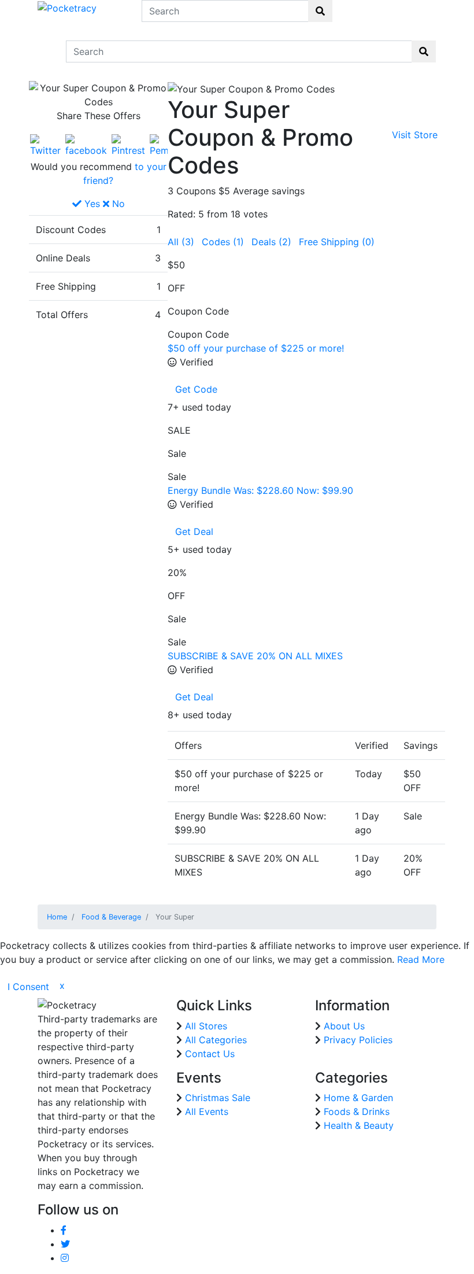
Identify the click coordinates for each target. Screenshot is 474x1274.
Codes (223, 242)
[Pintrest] (128, 144)
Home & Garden (358, 1097)
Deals (271, 242)
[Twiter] (45, 144)
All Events (206, 1111)
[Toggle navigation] (45, 51)
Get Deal (194, 531)
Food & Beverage (111, 917)
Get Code (196, 389)
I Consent (28, 986)
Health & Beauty (359, 1125)
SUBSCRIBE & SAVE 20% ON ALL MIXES (255, 656)
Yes (91, 203)
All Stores (206, 1026)
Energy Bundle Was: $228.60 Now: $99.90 (260, 490)
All (181, 242)
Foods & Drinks (357, 1111)
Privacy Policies (358, 1040)
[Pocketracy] (67, 7)
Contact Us (210, 1053)
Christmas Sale (217, 1097)
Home (57, 917)
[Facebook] (86, 144)
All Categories (216, 1040)
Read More (421, 959)
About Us (344, 1026)
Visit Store (415, 135)
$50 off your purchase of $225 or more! (256, 348)
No (117, 203)
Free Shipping (337, 242)
